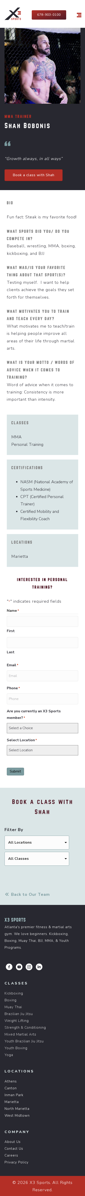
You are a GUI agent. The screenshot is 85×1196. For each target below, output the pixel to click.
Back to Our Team (30, 894)
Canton (11, 1088)
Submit (15, 771)
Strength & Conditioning (25, 1027)
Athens (11, 1081)
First (11, 631)
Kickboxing (14, 993)
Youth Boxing (16, 1048)
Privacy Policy (17, 1162)
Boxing (11, 1000)
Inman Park (14, 1095)
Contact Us (14, 1148)
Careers (11, 1155)
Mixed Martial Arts (20, 1034)
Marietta (12, 1102)
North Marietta (17, 1108)
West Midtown (17, 1115)
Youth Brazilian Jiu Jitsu (24, 1041)
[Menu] (79, 15)
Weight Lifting (17, 1020)
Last (11, 652)
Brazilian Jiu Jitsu (19, 1014)
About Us (13, 1141)
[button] (9, 966)
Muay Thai (13, 1007)
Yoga (9, 1055)
